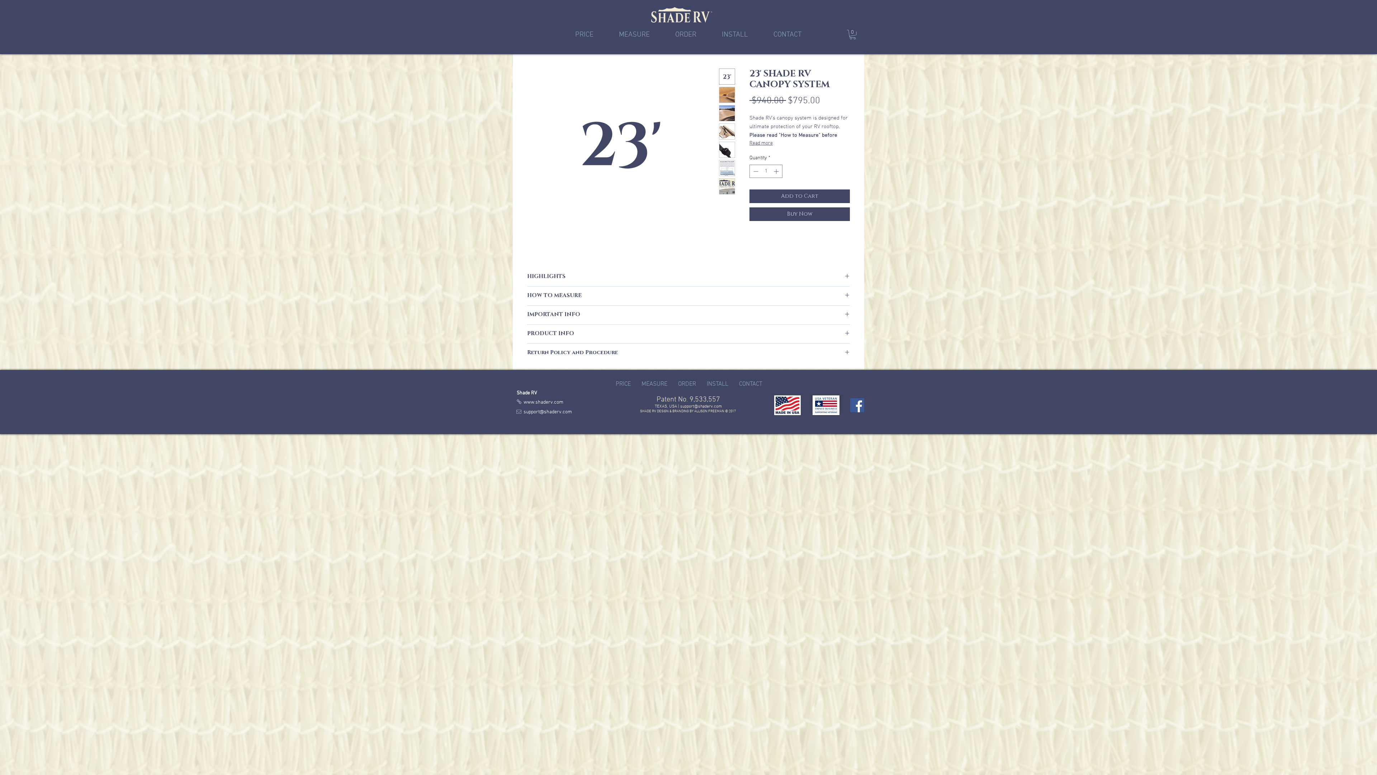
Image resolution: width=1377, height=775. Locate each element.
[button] (852, 34)
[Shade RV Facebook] (857, 405)
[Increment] (776, 171)
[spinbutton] (766, 171)
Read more (761, 143)
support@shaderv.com (701, 406)
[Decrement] (755, 171)
